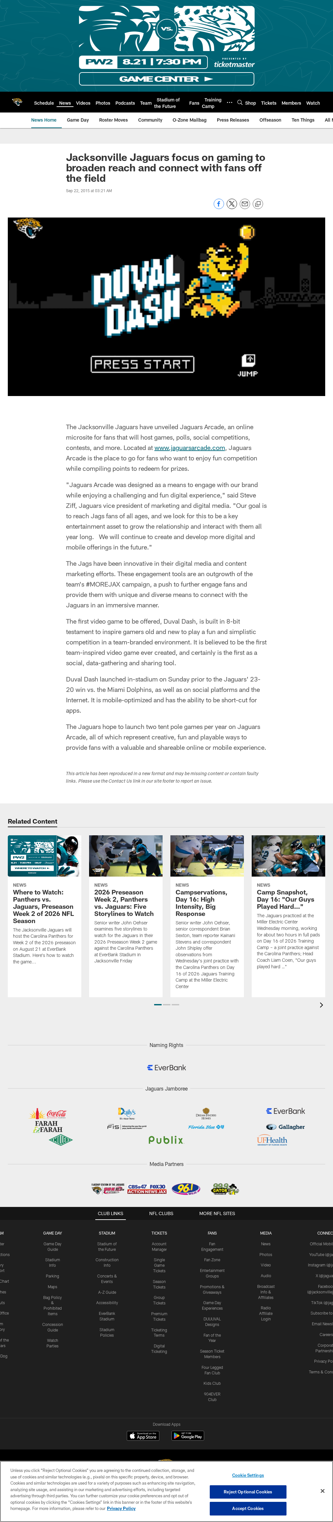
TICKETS (159, 1233)
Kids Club (212, 1383)
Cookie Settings (248, 1475)
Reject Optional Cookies (248, 1491)
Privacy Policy (121, 1508)
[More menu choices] (229, 102)
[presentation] (322, 1005)
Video (266, 1265)
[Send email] (245, 207)
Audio (266, 1275)
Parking (52, 1276)
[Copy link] (258, 204)
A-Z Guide (107, 1292)
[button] (157, 1004)
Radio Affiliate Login (266, 1313)
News (266, 1243)
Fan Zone (212, 1259)
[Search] (240, 102)
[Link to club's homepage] (17, 102)
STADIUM (107, 1233)
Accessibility (107, 1302)
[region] (166, 1491)
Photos (266, 1254)
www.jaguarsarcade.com (189, 447)
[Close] (322, 1491)
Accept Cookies (248, 1508)
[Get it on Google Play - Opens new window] (187, 1439)
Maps (52, 1286)
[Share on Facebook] (219, 207)
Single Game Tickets (159, 1265)
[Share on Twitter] (232, 207)
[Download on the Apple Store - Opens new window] (143, 1436)
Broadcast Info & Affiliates (266, 1292)
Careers (326, 1334)
